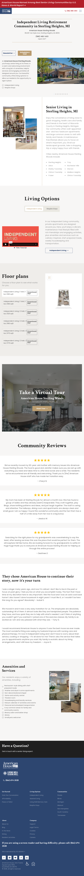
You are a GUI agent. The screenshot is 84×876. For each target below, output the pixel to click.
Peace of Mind (7, 802)
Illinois (59, 799)
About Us (5, 824)
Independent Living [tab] (34, 209)
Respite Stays (34, 805)
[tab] (20, 293)
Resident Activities (8, 837)
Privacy (32, 834)
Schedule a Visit (25, 53)
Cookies (32, 831)
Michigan (60, 802)
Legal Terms (34, 827)
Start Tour (40, 408)
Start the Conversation (10, 795)
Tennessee (61, 815)
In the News (6, 831)
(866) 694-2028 (12, 780)
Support (32, 824)
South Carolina (62, 812)
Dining (4, 834)
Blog (3, 827)
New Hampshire (63, 809)
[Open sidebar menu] (80, 10)
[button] (39, 71)
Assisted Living (35, 799)
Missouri (60, 805)
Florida (59, 795)
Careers (32, 837)
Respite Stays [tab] (52, 209)
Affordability (6, 799)
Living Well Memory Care (38, 802)
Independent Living (36, 795)
